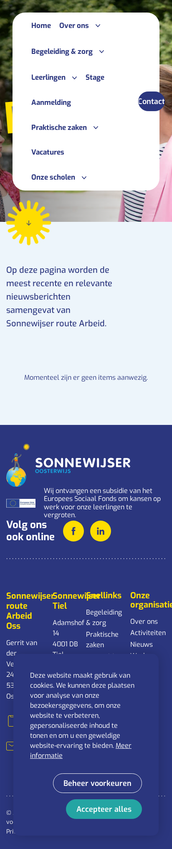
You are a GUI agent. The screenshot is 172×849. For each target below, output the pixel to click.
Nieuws (141, 644)
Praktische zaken (102, 640)
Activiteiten (148, 632)
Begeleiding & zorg (104, 618)
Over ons (144, 621)
